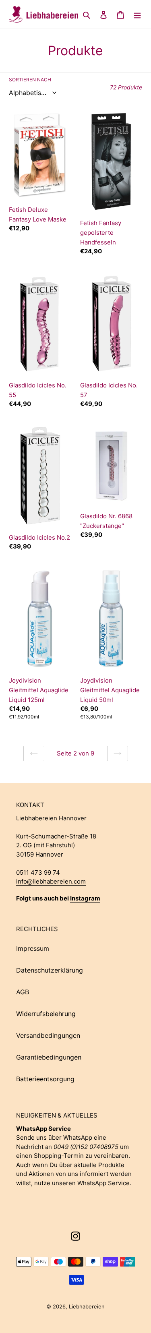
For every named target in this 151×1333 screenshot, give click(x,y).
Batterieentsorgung (45, 1079)
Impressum (32, 948)
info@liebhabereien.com (51, 881)
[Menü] (137, 14)
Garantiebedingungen (48, 1057)
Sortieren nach (30, 80)
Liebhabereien (87, 1306)
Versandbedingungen (48, 1035)
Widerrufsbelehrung (46, 1014)
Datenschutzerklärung (49, 970)
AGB (22, 992)
